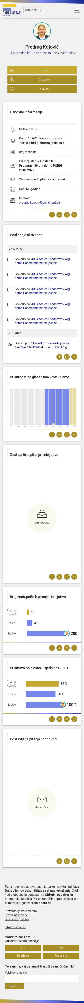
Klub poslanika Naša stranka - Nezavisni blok (42, 53)
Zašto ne (45, 903)
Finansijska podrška (17, 919)
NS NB (34, 129)
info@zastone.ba (15, 927)
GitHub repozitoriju (59, 895)
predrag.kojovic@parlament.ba (39, 202)
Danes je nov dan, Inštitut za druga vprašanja (38, 890)
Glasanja (44, 79)
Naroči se (14, 986)
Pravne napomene (16, 915)
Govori (44, 88)
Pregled (44, 70)
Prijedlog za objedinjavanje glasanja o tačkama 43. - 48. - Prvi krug (42, 345)
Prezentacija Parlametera (21, 911)
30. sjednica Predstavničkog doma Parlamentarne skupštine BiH (42, 261)
